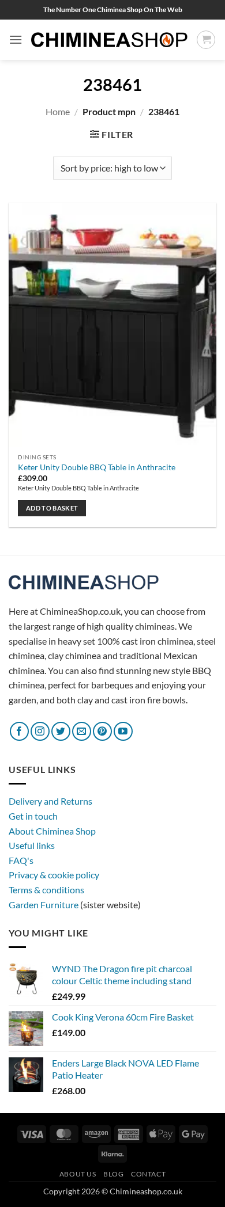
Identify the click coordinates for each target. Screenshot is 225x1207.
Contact (148, 1174)
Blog (113, 1174)
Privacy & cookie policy (54, 874)
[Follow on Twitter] (60, 731)
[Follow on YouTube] (123, 731)
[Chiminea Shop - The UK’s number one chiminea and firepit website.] (109, 40)
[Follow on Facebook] (19, 731)
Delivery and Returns (50, 800)
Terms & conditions (46, 889)
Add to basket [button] (52, 508)
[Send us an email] (81, 731)
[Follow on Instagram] (40, 731)
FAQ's (21, 860)
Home (58, 111)
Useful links (32, 845)
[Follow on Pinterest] (102, 731)
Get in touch (33, 815)
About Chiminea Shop (52, 830)
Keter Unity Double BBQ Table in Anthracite (96, 467)
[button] (15, 39)
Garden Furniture (44, 904)
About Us (77, 1174)
